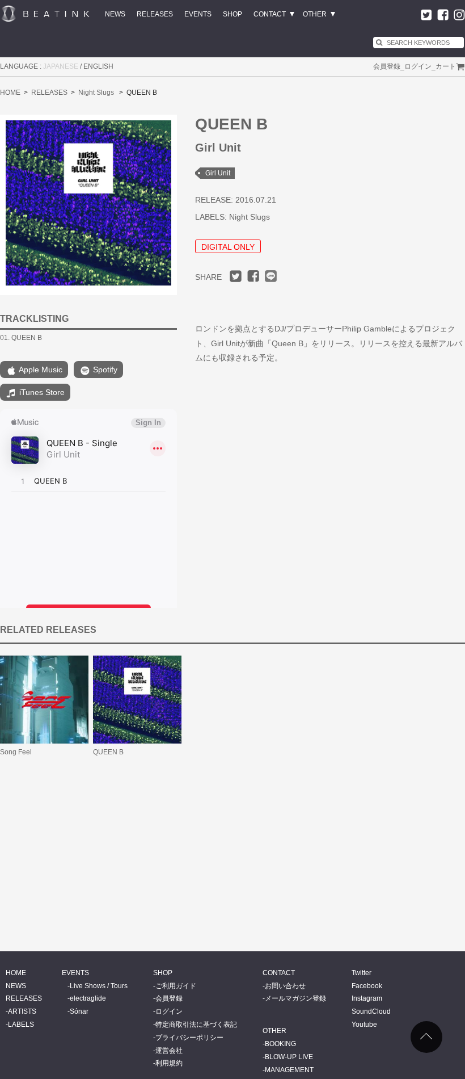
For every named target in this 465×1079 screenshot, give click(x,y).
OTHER (315, 14)
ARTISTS (22, 1011)
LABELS (21, 1024)
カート (446, 66)
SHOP (232, 14)
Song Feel (16, 752)
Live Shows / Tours (99, 986)
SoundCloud (371, 1011)
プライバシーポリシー (189, 1038)
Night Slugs (96, 92)
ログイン (418, 66)
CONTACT (269, 14)
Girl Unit (217, 173)
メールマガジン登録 (295, 998)
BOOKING (280, 1044)
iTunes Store (41, 392)
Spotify (104, 369)
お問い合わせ (285, 986)
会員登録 (386, 66)
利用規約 (169, 1063)
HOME (10, 92)
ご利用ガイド (175, 986)
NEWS (115, 14)
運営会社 (169, 1051)
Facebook (367, 986)
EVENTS (198, 14)
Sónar (79, 1011)
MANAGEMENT (289, 1070)
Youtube (364, 1024)
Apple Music (39, 369)
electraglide (88, 998)
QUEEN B (108, 752)
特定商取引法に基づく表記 (196, 1024)
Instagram (367, 998)
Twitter (361, 973)
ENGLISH (98, 66)
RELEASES (155, 14)
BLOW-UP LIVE (289, 1057)
